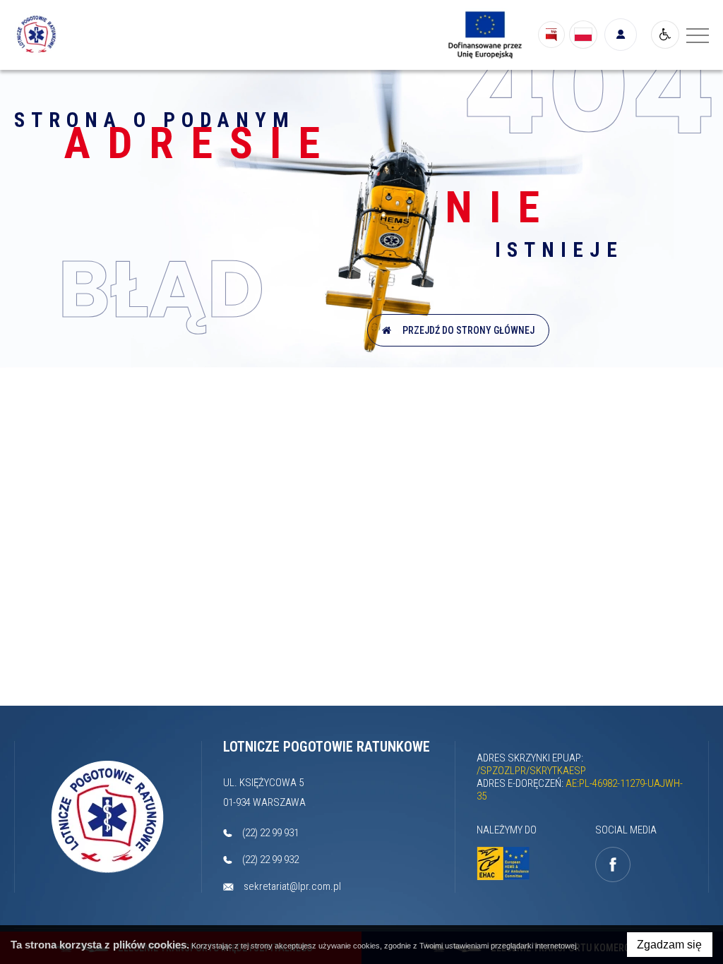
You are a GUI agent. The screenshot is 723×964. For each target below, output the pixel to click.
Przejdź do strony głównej (466, 330)
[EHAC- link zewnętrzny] (503, 864)
